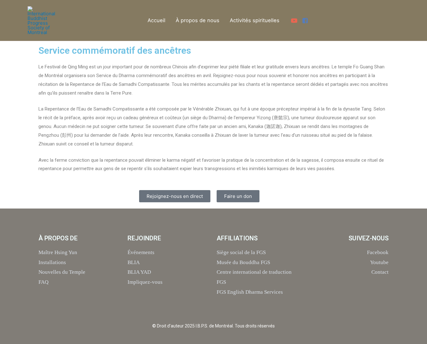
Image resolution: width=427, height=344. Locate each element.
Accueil (156, 20)
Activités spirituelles (254, 20)
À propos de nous (197, 20)
